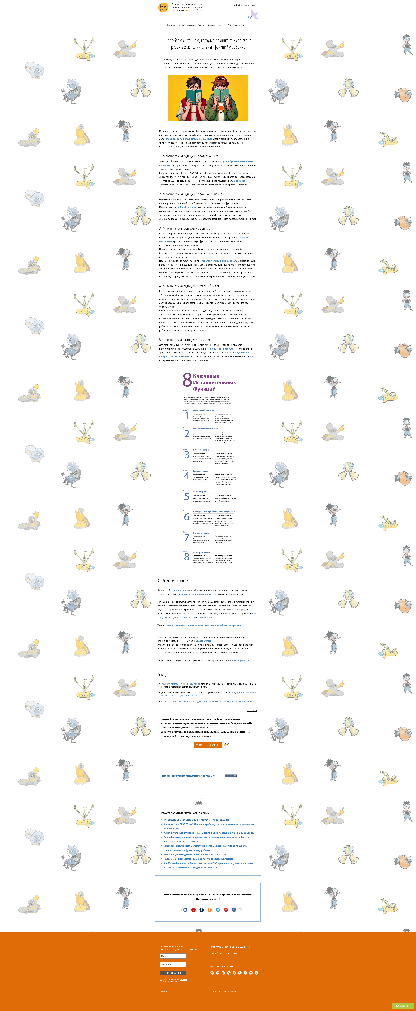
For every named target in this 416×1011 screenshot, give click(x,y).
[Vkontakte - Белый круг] (245, 973)
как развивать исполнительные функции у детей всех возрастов (204, 625)
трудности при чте (169, 142)
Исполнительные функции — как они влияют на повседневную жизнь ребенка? (208, 832)
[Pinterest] (256, 973)
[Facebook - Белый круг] (234, 973)
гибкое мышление (190, 683)
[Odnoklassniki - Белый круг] (240, 973)
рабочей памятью (187, 207)
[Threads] (212, 973)
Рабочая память (169, 683)
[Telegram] (217, 973)
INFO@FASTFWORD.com (221, 966)
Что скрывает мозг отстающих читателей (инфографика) (196, 819)
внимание (239, 180)
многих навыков (183, 590)
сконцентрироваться (222, 348)
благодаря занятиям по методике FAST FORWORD (191, 867)
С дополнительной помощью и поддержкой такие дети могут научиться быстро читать (207, 701)
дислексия (206, 617)
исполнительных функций (217, 260)
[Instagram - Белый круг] (229, 973)
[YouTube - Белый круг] (251, 973)
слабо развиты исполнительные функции (189, 138)
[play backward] (181, 909)
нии (181, 142)
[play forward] (240, 909)
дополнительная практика (196, 593)
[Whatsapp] (223, 973)
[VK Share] (221, 775)
